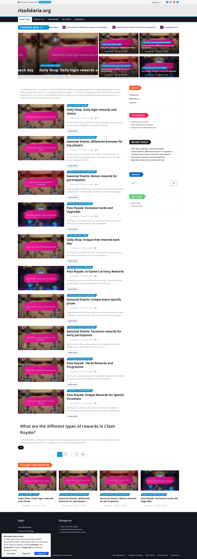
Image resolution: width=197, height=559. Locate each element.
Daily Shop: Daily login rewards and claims (118, 47)
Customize (11, 553)
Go (174, 183)
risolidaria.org (34, 10)
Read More (72, 131)
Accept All (41, 553)
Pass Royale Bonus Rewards (142, 125)
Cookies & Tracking (25, 531)
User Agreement (24, 527)
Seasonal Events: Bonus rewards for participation (51, 67)
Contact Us (39, 19)
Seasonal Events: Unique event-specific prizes (94, 301)
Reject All (26, 553)
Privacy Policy (163, 555)
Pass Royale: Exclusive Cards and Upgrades (158, 71)
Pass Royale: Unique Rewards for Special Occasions (95, 396)
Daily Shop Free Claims (140, 122)
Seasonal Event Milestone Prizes (143, 127)
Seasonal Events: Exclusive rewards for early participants (94, 333)
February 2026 (136, 206)
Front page (25, 19)
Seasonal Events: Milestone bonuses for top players (157, 47)
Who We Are (53, 19)
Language (79, 19)
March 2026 (135, 203)
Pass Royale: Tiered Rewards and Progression (90, 365)
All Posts (66, 19)
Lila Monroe (28, 75)
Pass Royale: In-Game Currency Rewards (95, 271)
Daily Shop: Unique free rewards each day (93, 241)
